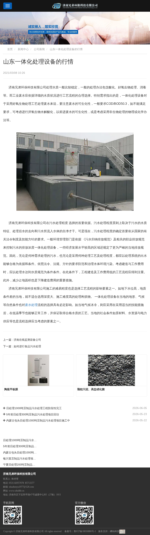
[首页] (75, 6)
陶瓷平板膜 (11, 389)
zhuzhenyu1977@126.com (21, 486)
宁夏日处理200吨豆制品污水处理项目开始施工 (20, 464)
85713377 (29, 483)
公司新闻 (39, 49)
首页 (9, 49)
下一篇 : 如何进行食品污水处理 (22, 346)
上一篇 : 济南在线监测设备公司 (22, 339)
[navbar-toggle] (7, 6)
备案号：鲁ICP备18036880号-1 (80, 531)
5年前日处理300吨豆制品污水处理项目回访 (32, 414)
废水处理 (31, 305)
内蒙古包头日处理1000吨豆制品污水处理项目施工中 (38, 420)
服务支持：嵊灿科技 (108, 531)
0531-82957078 (16, 483)
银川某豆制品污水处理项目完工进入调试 (20, 458)
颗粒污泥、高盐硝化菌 (91, 389)
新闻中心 (23, 49)
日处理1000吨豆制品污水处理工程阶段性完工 (34, 408)
